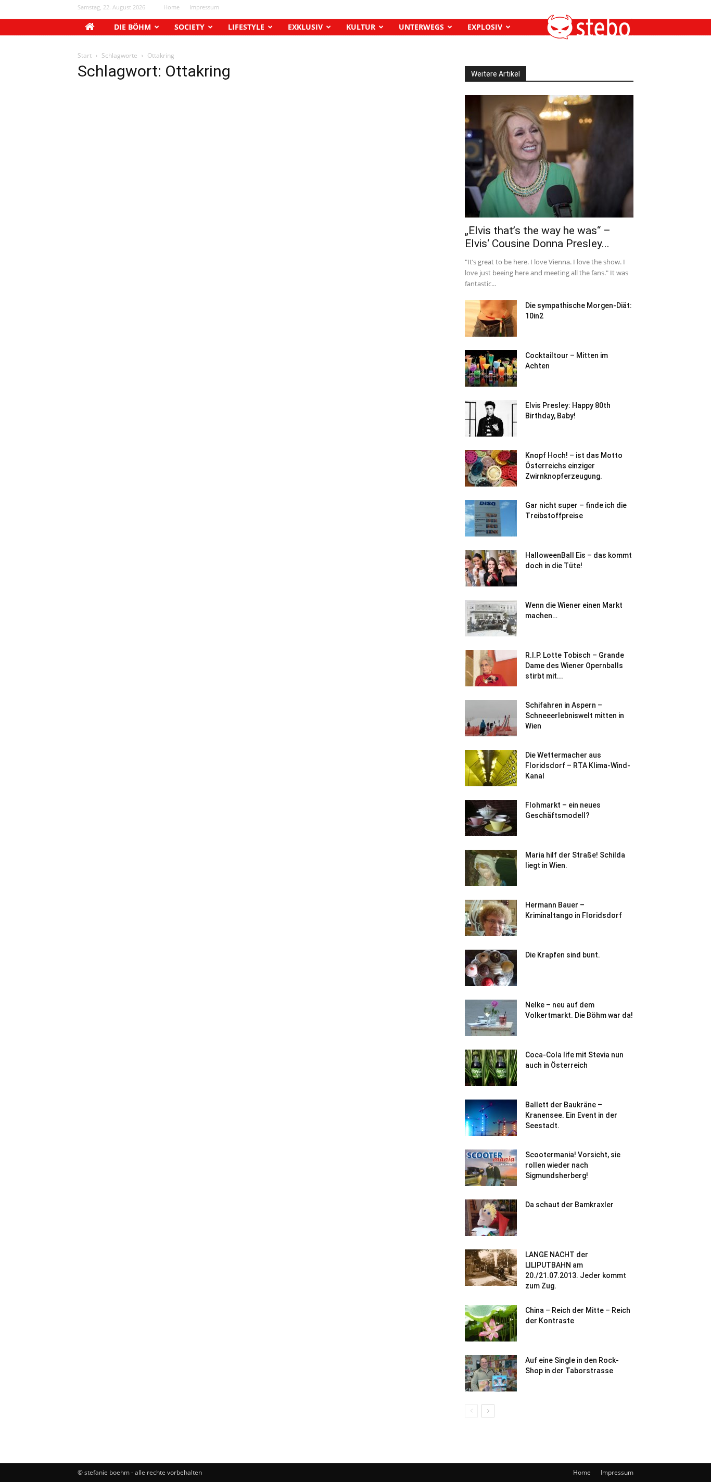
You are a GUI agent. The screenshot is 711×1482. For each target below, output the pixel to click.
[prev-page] (471, 1410)
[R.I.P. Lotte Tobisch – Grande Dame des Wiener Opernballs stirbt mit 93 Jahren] (491, 668)
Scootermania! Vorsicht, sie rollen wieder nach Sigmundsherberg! (572, 1165)
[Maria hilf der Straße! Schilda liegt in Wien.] (491, 868)
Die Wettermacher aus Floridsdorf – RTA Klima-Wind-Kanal (577, 765)
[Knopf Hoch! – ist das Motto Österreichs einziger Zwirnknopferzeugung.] (491, 468)
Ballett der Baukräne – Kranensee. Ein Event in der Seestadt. (571, 1115)
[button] (589, 37)
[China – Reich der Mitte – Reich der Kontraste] (491, 1323)
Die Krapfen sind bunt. (562, 955)
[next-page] (487, 1410)
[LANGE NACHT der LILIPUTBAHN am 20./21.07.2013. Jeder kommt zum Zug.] (491, 1267)
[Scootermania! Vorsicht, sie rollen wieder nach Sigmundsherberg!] (491, 1167)
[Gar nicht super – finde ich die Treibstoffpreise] (491, 518)
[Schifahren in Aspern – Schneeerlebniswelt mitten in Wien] (491, 718)
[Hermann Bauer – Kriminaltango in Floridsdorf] (491, 918)
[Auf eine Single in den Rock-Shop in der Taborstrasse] (491, 1373)
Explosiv (484, 27)
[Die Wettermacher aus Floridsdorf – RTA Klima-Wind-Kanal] (491, 768)
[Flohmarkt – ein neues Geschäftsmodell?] (491, 818)
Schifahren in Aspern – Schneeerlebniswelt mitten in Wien (574, 715)
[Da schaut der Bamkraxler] (491, 1217)
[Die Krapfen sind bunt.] (491, 968)
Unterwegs (421, 27)
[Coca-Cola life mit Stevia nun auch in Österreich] (491, 1068)
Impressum (204, 7)
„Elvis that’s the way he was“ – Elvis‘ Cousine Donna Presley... (538, 237)
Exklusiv (305, 27)
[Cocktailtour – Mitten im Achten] (491, 368)
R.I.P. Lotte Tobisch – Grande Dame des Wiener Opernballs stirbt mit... (574, 665)
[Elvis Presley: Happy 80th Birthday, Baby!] (491, 418)
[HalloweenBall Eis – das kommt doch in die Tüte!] (491, 568)
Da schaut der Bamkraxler (569, 1204)
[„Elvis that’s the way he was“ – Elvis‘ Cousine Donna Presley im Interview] (549, 156)
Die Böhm (132, 27)
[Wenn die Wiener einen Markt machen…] (491, 618)
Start (85, 55)
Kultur (360, 27)
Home (171, 7)
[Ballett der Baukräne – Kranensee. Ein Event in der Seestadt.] (491, 1118)
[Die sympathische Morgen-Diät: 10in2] (491, 318)
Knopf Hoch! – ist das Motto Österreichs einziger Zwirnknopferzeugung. (574, 465)
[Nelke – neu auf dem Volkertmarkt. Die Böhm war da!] (491, 1018)
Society (189, 27)
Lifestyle (246, 27)
